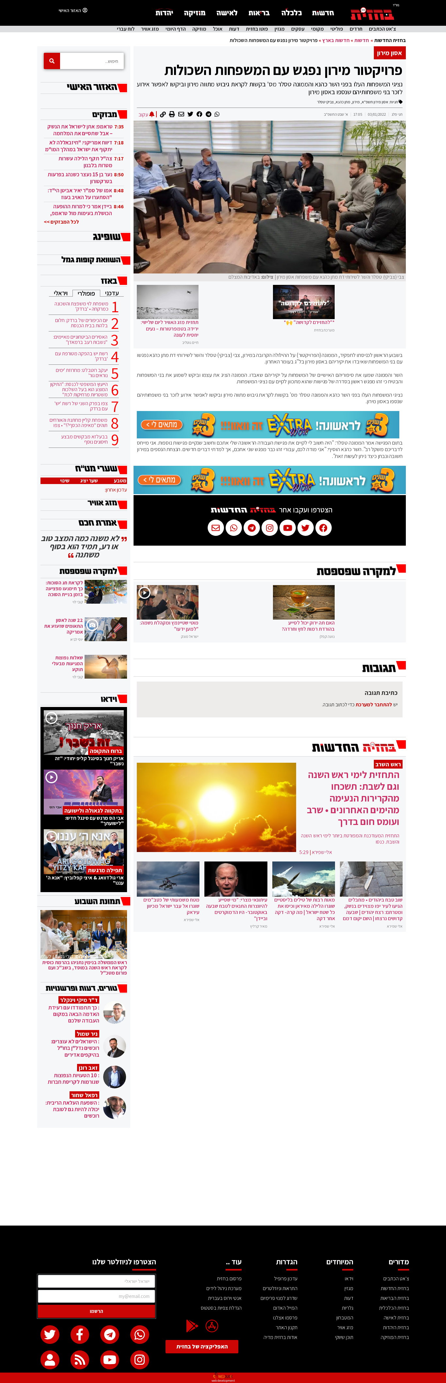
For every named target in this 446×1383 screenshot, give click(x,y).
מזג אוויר (150, 29)
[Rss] (80, 1359)
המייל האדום (285, 1307)
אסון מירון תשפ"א (375, 101)
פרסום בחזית (229, 1278)
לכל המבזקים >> (61, 221)
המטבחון (344, 1317)
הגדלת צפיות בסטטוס (221, 1307)
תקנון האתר (286, 1327)
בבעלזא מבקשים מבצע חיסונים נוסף (84, 439)
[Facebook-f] (80, 1334)
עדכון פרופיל (285, 1278)
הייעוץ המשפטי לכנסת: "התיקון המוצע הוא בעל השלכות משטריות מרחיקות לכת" (79, 389)
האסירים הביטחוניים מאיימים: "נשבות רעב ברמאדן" (80, 339)
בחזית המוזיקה (395, 1337)
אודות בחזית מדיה (280, 1337)
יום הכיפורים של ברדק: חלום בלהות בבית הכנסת (81, 323)
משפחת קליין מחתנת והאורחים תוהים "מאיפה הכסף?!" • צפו (78, 423)
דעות (234, 29)
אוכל (217, 29)
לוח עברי (126, 29)
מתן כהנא (343, 101)
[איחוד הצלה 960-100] (268, 436)
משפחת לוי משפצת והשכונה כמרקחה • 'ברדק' (81, 306)
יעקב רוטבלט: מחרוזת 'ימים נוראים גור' (82, 373)
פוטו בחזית (257, 29)
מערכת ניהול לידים (224, 1288)
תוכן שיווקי (344, 1337)
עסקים (298, 29)
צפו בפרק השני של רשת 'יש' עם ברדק (81, 406)
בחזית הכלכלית (394, 1307)
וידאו (349, 1278)
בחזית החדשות (390, 40)
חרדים (356, 29)
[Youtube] (109, 1359)
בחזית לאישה (396, 1317)
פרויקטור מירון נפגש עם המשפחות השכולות (283, 69)
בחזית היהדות (396, 1327)
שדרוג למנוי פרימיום (279, 1298)
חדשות (361, 40)
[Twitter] (49, 1334)
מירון (356, 101)
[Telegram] (109, 1334)
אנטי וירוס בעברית (225, 1298)
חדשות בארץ (336, 40)
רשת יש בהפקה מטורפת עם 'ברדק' (81, 356)
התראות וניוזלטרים (280, 1288)
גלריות (347, 1307)
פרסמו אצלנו (285, 1317)
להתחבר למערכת (374, 704)
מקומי (317, 29)
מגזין (280, 29)
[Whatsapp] (139, 1334)
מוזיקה (199, 29)
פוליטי (336, 29)
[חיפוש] (52, 61)
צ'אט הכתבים (382, 29)
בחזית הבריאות (394, 1298)
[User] (49, 1359)
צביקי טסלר (325, 101)
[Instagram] (139, 1359)
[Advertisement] (223, 1176)
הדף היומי (176, 29)
